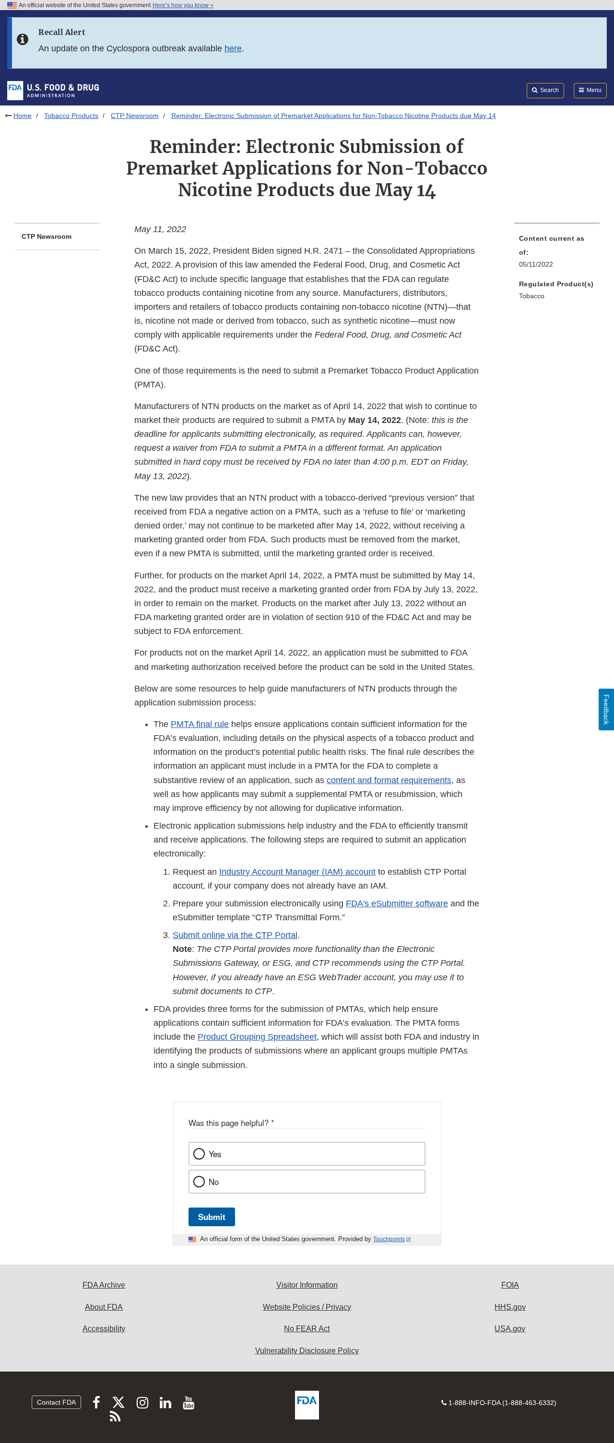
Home (22, 115)
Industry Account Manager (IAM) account (297, 872)
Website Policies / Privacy (307, 1307)
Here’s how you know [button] (181, 5)
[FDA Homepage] (53, 90)
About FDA (104, 1307)
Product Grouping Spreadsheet (257, 1037)
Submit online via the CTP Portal (235, 935)
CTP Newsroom (135, 115)
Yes (215, 1154)
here (233, 48)
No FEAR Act (307, 1329)
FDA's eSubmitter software (397, 903)
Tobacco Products (71, 115)
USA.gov (510, 1329)
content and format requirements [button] (389, 780)
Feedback (606, 709)
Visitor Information (307, 1285)
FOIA (510, 1285)
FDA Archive (104, 1285)
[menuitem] (557, 254)
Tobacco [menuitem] (531, 296)
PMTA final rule (200, 724)
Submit (211, 1216)
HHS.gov (510, 1307)
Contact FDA (56, 1402)
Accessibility (104, 1329)
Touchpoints (389, 1239)
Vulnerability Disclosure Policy (307, 1351)
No (214, 1181)
